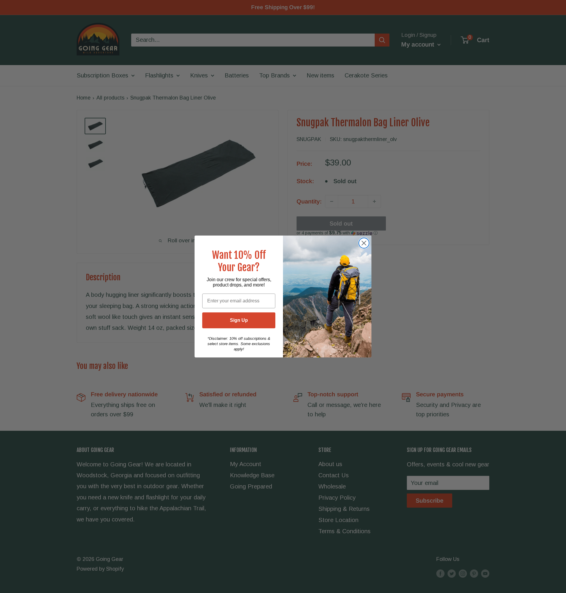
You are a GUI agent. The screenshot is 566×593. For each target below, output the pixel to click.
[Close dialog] (364, 243)
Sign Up (239, 320)
